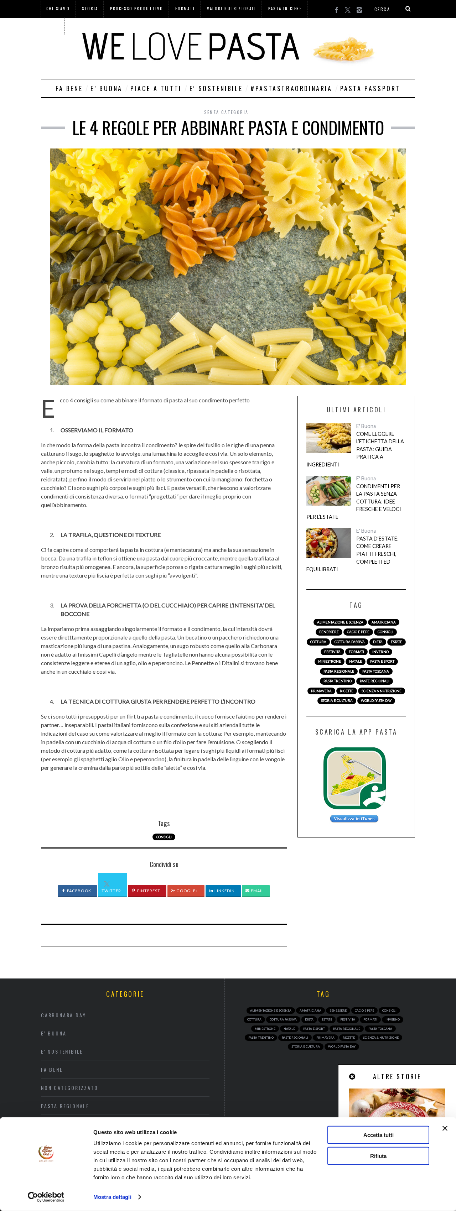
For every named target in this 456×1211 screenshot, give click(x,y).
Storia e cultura (337, 701)
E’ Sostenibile (216, 88)
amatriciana (384, 622)
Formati (185, 8)
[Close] (352, 1076)
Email (257, 890)
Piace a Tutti (156, 88)
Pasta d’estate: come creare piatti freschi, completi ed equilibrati (352, 554)
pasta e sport (382, 661)
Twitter (111, 890)
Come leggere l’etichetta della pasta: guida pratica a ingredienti (355, 449)
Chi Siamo (58, 8)
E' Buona (366, 426)
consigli (164, 837)
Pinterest (148, 890)
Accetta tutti (378, 1135)
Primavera (321, 691)
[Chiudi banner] (444, 1128)
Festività (332, 652)
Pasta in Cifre (285, 8)
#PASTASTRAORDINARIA (291, 88)
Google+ (187, 890)
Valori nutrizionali (231, 8)
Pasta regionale (65, 1106)
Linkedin (224, 890)
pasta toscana (375, 671)
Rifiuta (378, 1156)
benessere (329, 632)
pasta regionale (338, 671)
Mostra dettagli (112, 1197)
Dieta (378, 642)
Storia (90, 8)
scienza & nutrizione (381, 691)
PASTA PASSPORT (370, 88)
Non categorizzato (69, 1087)
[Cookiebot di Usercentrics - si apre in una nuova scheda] (46, 1197)
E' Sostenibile (62, 1051)
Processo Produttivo (136, 8)
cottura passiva (350, 642)
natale (355, 661)
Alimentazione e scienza (340, 622)
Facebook (78, 890)
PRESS (52, 26)
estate (396, 642)
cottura (318, 642)
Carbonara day (63, 1015)
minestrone (329, 661)
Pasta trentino (337, 681)
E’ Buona (106, 88)
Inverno (380, 652)
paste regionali (374, 681)
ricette (346, 691)
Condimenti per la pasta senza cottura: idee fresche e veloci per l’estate (353, 501)
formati (356, 652)
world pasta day (376, 701)
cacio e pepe (358, 632)
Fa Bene (69, 88)
